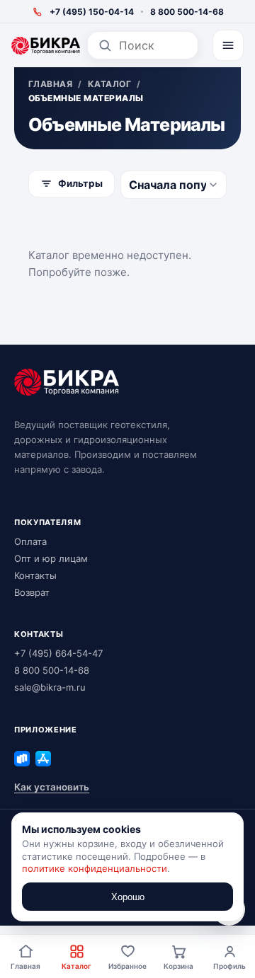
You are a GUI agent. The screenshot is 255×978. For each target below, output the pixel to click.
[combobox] (153, 45)
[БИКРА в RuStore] (22, 758)
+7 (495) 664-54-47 (58, 653)
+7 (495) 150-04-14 (92, 11)
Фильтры (80, 183)
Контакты (35, 575)
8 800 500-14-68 (187, 11)
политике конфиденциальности (94, 868)
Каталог (76, 966)
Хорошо (127, 897)
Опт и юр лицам (51, 558)
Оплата (30, 541)
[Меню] (228, 45)
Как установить (51, 787)
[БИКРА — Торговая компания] (45, 45)
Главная (25, 966)
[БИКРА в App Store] (43, 758)
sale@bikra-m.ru (50, 687)
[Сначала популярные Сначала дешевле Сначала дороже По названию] (173, 185)
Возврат (32, 592)
